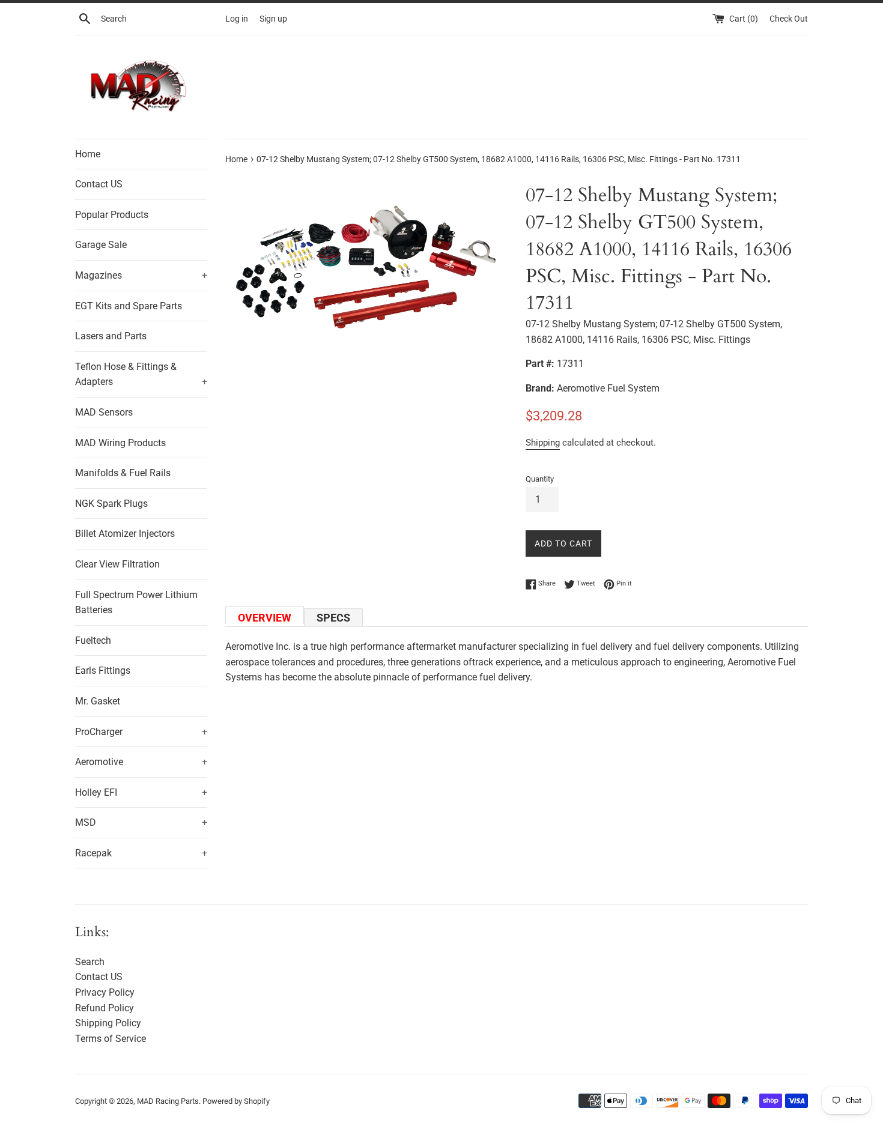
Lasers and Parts (111, 336)
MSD (141, 822)
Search (90, 961)
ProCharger (141, 731)
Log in (236, 19)
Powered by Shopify (236, 1101)
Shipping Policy (108, 1023)
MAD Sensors (104, 412)
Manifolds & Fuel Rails (123, 473)
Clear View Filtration (117, 564)
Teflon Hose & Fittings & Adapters (141, 374)
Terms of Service (110, 1038)
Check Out (788, 19)
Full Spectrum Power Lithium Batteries (136, 602)
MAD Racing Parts (168, 1101)
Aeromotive (141, 761)
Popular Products (111, 214)
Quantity (540, 478)
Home (87, 154)
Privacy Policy (105, 992)
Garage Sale (101, 244)
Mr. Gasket (97, 701)
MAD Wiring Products (120, 443)
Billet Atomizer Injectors (125, 533)
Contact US (99, 184)
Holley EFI (141, 792)
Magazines (141, 275)
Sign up (273, 19)
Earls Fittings (102, 670)
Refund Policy (104, 1008)
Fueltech (93, 640)
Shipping (543, 442)
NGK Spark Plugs (111, 503)
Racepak (141, 853)
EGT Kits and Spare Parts (128, 306)
